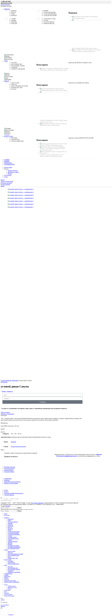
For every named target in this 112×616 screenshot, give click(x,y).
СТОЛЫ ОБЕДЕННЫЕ (13, 533)
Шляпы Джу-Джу (17, 87)
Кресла (13, 12)
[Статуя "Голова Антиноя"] (49, 143)
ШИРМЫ (10, 543)
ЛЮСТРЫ (10, 566)
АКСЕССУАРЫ (11, 551)
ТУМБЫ (10, 540)
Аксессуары (15, 83)
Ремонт (10, 173)
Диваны (13, 10)
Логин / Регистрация (9, 595)
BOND (8, 506)
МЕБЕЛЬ (9, 380)
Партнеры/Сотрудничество (12, 481)
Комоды (14, 22)
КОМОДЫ (10, 524)
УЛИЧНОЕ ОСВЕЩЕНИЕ (14, 572)
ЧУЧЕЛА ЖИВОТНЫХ (13, 564)
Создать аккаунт (5, 605)
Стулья (45, 20)
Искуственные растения (19, 86)
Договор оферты (9, 495)
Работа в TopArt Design (11, 483)
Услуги (6, 491)
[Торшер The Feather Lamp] (52, 68)
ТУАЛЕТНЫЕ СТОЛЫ (13, 538)
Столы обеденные (49, 12)
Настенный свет (16, 64)
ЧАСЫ (9, 557)
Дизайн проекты (13, 170)
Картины (14, 138)
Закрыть (3, 599)
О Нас (6, 490)
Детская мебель (48, 22)
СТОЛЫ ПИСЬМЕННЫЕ (14, 534)
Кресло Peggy (76, 48)
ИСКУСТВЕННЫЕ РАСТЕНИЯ (15, 554)
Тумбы (13, 18)
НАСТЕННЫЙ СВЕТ (13, 568)
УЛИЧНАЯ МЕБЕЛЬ (13, 541)
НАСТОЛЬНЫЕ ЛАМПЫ (14, 569)
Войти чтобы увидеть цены (88, 48)
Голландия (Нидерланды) (18, 446)
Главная (3, 380)
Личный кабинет (9, 471)
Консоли (14, 23)
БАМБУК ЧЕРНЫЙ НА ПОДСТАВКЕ (52, 120)
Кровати (14, 15)
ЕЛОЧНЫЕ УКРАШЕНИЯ (14, 547)
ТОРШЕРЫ (10, 571)
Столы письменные (50, 14)
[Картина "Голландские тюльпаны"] (52, 147)
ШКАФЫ (10, 544)
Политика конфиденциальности (13, 493)
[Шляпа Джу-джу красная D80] (46, 123)
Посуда (13, 89)
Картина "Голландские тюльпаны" (50, 148)
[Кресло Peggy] (86, 20)
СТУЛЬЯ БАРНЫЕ (12, 537)
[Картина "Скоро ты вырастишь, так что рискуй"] (54, 153)
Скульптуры (15, 139)
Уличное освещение (18, 69)
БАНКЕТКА (11, 519)
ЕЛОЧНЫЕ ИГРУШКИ (13, 545)
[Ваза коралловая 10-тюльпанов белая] (46, 88)
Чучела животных (17, 141)
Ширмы (45, 10)
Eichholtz (13, 442)
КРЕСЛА (10, 527)
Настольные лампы (18, 66)
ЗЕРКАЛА (10, 552)
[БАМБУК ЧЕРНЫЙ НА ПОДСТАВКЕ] (54, 92)
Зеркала (14, 84)
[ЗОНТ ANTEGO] (84, 50)
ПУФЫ (9, 530)
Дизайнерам (7, 478)
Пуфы (13, 14)
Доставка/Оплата (9, 468)
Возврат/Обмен (8, 470)
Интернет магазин (9, 467)
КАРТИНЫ (10, 561)
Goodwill (6, 135)
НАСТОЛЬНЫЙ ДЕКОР (13, 548)
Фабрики (7, 480)
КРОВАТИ (10, 529)
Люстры (14, 62)
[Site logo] (5, 4)
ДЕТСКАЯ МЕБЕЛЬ (13, 522)
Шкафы (13, 20)
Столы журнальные (50, 15)
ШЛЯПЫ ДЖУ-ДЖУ (13, 558)
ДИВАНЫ (15, 380)
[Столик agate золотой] (76, 16)
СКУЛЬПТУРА (11, 562)
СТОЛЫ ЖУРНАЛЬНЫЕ (14, 531)
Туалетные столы (49, 18)
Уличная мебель (48, 23)
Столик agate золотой (87, 16)
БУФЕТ (9, 520)
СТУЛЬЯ (10, 536)
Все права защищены (37, 503)
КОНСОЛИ (10, 526)
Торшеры (14, 67)
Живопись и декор (13, 172)
